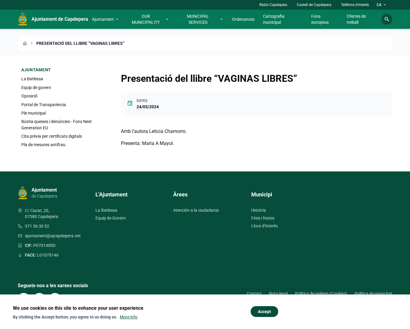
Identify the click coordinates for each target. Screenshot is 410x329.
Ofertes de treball (356, 19)
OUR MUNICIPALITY (150, 19)
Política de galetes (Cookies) (321, 293)
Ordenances (243, 19)
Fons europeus (320, 19)
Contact (254, 293)
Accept (264, 311)
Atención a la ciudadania (196, 210)
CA (382, 4)
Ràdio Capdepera (273, 5)
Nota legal (278, 293)
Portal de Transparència (43, 104)
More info (128, 317)
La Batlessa (32, 78)
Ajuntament (105, 19)
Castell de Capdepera (314, 5)
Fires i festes (262, 218)
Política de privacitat (373, 293)
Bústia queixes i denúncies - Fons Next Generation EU (56, 124)
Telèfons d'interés (355, 5)
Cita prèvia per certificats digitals (51, 136)
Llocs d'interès (264, 225)
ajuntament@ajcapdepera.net (53, 235)
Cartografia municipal (274, 19)
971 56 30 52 (37, 226)
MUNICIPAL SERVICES (205, 19)
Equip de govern (36, 87)
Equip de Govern (110, 218)
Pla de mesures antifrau (43, 144)
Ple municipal (33, 113)
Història (258, 210)
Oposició (29, 96)
